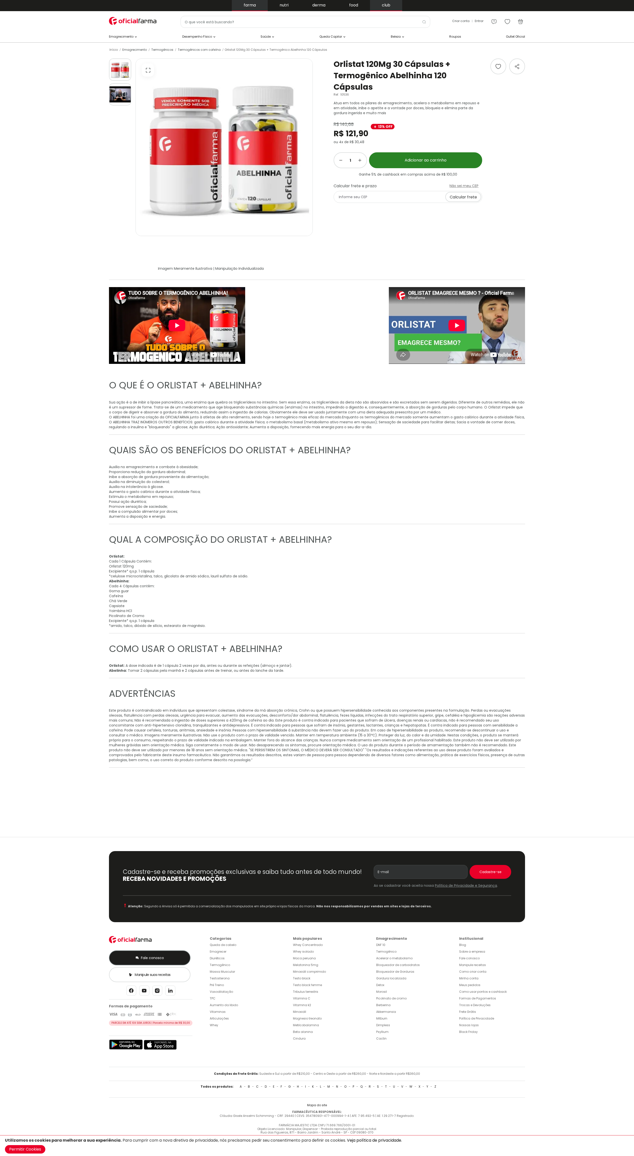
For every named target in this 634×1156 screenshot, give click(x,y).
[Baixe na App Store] (160, 1049)
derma (318, 5)
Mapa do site (317, 1105)
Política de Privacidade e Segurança (466, 885)
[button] (120, 69)
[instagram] (157, 992)
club (386, 5)
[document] (317, 1146)
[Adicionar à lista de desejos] (498, 66)
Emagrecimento (134, 50)
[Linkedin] (170, 992)
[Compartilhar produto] (517, 66)
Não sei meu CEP (463, 185)
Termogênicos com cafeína (199, 50)
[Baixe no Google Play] (126, 1049)
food (353, 5)
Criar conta (461, 21)
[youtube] (144, 992)
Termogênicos (162, 50)
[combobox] (305, 22)
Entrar (479, 21)
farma (250, 5)
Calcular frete (463, 197)
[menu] (494, 19)
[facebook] (131, 992)
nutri (284, 5)
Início (113, 50)
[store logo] (133, 21)
